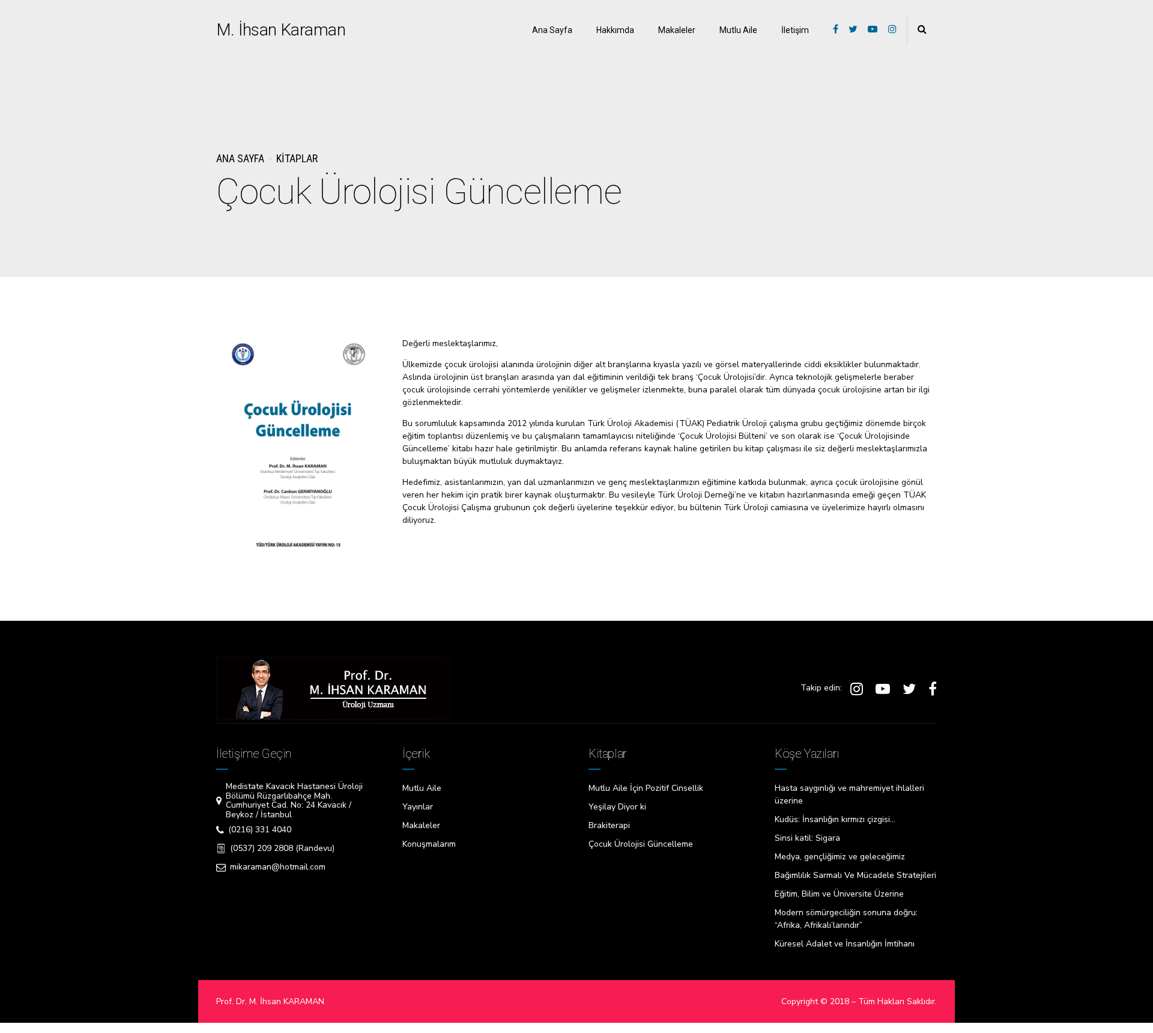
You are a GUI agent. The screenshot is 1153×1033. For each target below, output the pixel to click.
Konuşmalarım (429, 844)
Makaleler (676, 30)
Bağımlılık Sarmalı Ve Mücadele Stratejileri (855, 875)
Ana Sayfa (552, 30)
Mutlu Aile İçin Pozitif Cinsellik (646, 788)
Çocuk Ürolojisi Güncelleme (641, 844)
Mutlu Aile (738, 30)
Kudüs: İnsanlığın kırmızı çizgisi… (835, 819)
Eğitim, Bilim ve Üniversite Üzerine (839, 894)
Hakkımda (615, 30)
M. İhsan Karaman (280, 30)
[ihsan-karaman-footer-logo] (333, 688)
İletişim (795, 30)
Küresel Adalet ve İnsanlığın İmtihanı (845, 943)
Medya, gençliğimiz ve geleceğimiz (840, 856)
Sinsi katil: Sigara (807, 838)
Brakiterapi (609, 825)
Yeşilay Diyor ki (617, 806)
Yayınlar (417, 806)
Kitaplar (297, 158)
